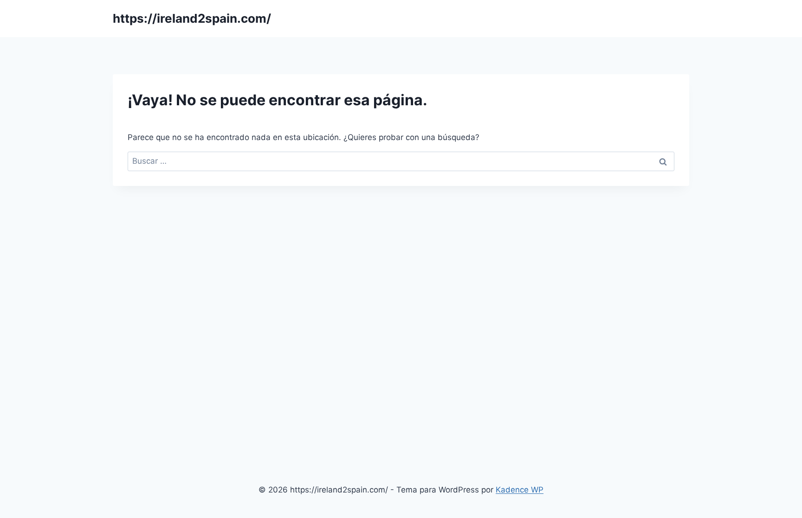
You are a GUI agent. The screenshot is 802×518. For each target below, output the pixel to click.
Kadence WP (519, 489)
